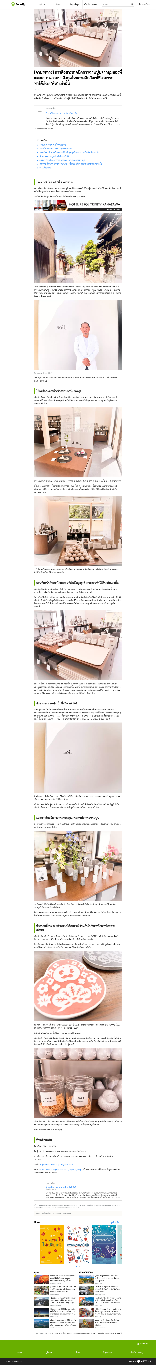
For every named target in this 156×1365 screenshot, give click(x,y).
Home (19, 1352)
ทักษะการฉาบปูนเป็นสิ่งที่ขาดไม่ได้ (54, 156)
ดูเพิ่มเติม (115, 1222)
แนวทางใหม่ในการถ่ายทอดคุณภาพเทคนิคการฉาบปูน (62, 160)
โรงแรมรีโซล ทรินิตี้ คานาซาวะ (52, 144)
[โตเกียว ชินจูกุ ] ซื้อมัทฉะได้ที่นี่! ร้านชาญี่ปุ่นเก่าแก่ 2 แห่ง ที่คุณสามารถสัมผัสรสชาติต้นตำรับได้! (63, 1289)
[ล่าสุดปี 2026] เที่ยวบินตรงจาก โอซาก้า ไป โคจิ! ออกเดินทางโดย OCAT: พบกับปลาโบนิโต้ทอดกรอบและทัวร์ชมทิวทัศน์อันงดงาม (108, 1301)
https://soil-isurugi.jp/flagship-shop (56, 1164)
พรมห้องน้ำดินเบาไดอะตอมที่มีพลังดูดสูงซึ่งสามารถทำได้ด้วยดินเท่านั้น (69, 152)
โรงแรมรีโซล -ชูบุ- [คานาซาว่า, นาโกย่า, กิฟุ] (62, 113)
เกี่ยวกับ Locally (136, 1352)
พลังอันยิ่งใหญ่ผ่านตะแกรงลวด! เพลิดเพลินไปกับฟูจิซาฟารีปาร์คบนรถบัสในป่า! (107, 1289)
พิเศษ (78, 1352)
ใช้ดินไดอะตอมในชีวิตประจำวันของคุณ (56, 148)
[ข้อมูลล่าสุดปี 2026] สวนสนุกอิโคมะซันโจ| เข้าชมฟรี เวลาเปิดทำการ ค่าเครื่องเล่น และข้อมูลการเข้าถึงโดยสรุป (63, 1312)
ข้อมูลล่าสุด (107, 1352)
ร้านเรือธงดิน (45, 167)
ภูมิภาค (49, 1352)
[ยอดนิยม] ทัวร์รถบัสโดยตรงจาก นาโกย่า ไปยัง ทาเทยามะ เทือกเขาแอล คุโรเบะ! (107, 1278)
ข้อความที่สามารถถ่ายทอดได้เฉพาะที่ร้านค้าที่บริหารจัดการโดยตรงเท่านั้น (70, 163)
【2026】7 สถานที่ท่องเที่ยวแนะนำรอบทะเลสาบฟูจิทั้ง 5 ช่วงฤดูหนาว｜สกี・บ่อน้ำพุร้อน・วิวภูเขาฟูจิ (63, 1300)
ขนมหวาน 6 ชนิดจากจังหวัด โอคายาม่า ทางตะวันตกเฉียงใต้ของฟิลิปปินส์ (107, 1322)
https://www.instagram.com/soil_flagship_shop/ (60, 1169)
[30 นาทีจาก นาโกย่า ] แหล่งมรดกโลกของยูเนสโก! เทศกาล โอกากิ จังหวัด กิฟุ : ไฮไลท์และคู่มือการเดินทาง (108, 1312)
